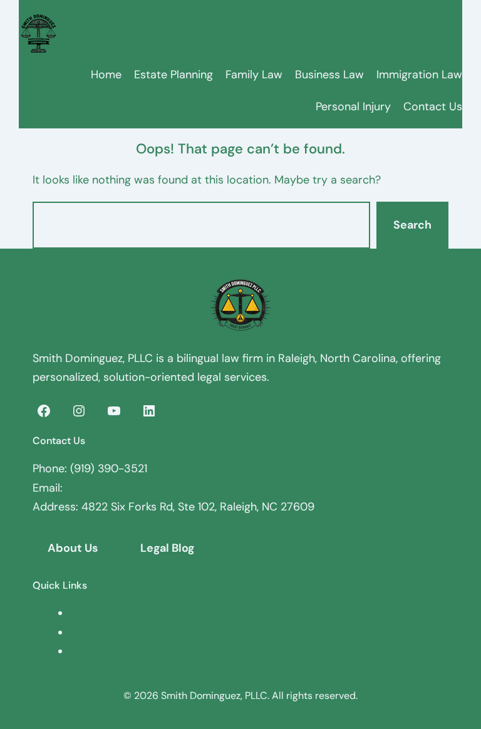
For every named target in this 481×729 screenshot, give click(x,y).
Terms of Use (104, 632)
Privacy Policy (105, 613)
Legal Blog (167, 548)
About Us (73, 548)
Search (412, 224)
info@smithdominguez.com (136, 487)
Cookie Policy (105, 651)
